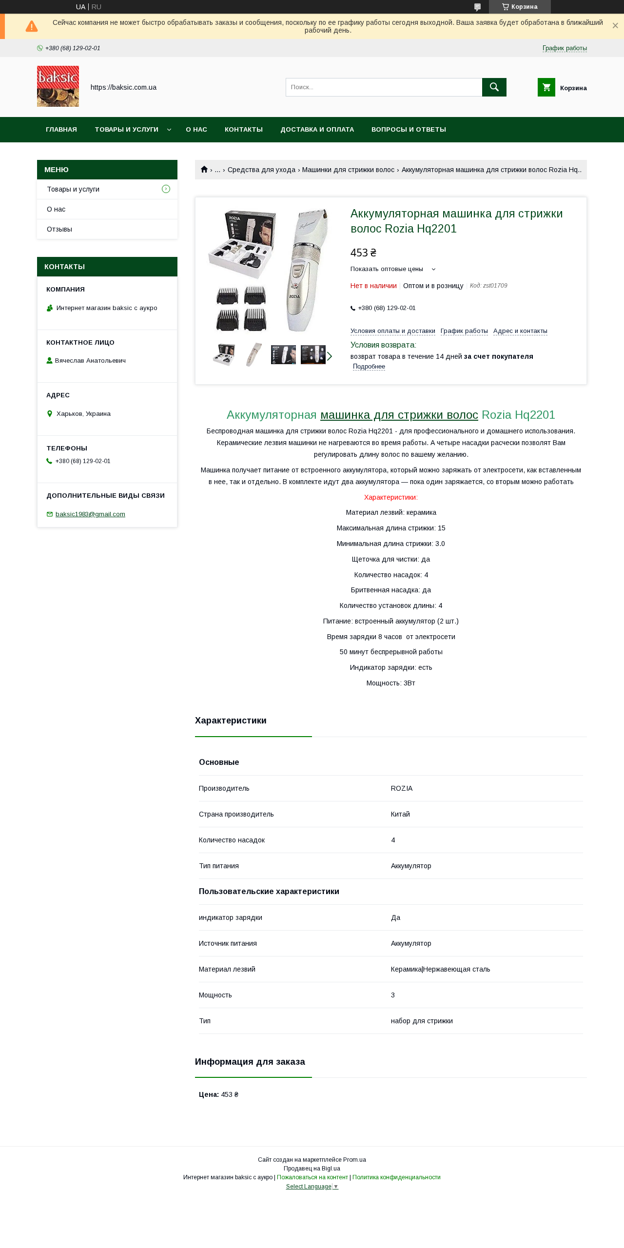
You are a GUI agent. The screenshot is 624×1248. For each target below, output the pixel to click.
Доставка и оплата (317, 129)
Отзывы (59, 229)
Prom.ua (354, 1159)
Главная (61, 129)
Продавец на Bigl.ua (312, 1168)
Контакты (244, 129)
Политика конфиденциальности (396, 1177)
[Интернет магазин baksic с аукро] (58, 104)
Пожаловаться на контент (312, 1177)
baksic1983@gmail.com (90, 514)
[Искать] (494, 87)
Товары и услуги (126, 129)
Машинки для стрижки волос (348, 170)
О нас (196, 129)
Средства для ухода (261, 170)
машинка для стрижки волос (399, 414)
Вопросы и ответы (408, 129)
